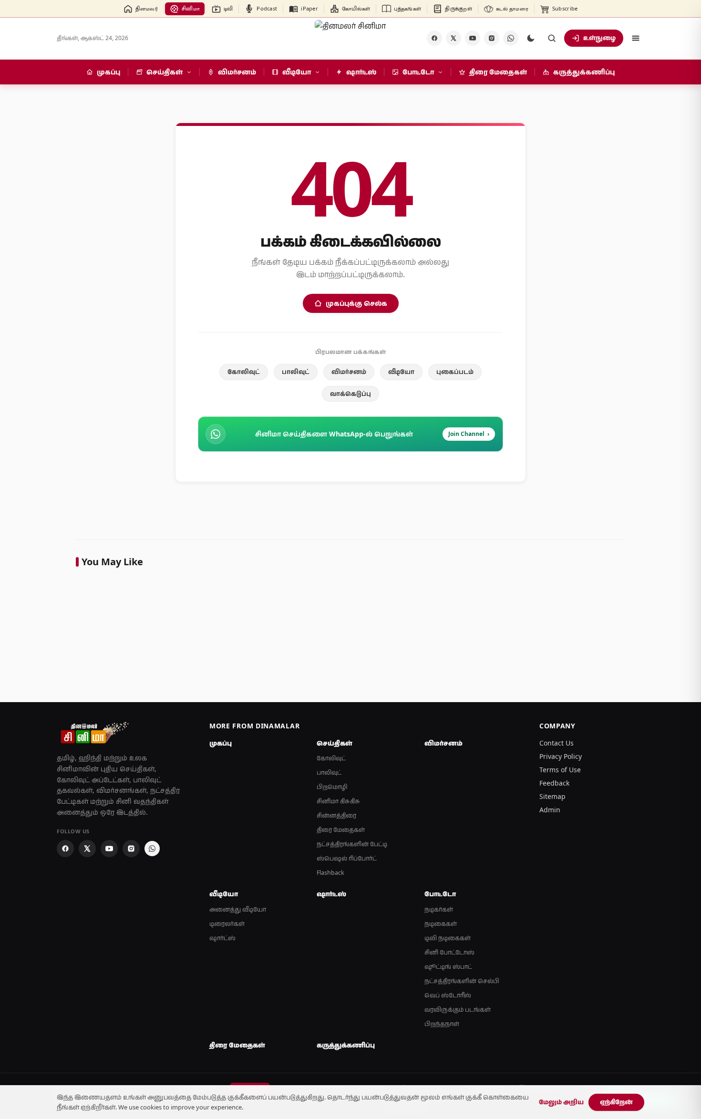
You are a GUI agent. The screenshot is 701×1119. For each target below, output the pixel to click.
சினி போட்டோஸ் (449, 952)
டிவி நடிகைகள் (447, 938)
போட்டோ (440, 894)
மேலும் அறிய (561, 1102)
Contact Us (556, 742)
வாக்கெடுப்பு (350, 393)
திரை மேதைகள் (341, 830)
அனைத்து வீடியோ (237, 909)
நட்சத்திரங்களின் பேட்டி (352, 844)
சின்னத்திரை (336, 815)
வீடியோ (401, 371)
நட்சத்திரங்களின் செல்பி (461, 981)
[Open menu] (635, 38)
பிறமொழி (332, 787)
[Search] (551, 38)
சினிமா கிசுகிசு (338, 801)
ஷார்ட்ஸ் (222, 938)
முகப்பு (220, 743)
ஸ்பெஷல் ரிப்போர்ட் (347, 858)
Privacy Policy (560, 756)
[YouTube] (472, 38)
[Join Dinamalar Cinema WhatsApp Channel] (510, 38)
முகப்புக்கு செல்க (356, 303)
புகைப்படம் (455, 371)
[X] (453, 38)
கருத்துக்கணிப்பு (346, 1045)
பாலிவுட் (295, 371)
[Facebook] (434, 38)
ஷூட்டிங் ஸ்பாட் (448, 967)
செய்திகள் (334, 743)
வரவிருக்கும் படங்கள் (457, 1009)
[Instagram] (491, 38)
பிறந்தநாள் (441, 1024)
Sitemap (552, 796)
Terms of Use (560, 769)
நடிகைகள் (440, 924)
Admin (549, 809)
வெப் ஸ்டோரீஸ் (447, 995)
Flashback (330, 873)
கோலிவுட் (243, 371)
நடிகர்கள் (438, 909)
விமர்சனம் (348, 371)
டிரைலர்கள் (227, 924)
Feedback (554, 782)
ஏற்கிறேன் (616, 1102)
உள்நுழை (599, 37)
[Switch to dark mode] (530, 38)
